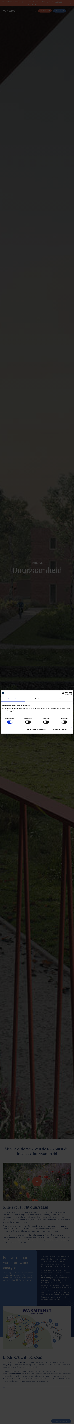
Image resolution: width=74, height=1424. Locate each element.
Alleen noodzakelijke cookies (36, 729)
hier (17, 711)
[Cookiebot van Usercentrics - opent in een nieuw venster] (63, 693)
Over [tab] (61, 699)
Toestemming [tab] (12, 699)
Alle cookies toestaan (60, 729)
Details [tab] (37, 699)
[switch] (28, 722)
